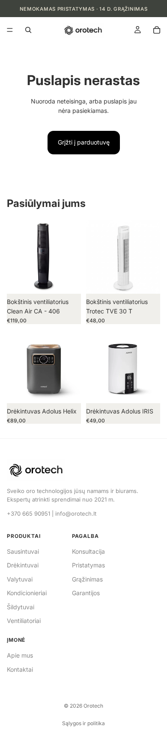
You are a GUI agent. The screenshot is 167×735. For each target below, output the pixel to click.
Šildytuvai (20, 607)
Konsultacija (88, 551)
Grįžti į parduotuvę (84, 142)
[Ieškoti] (28, 30)
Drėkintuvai (23, 565)
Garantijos (86, 592)
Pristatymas (88, 565)
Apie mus (20, 655)
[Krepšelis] (156, 30)
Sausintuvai (23, 551)
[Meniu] (10, 30)
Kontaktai (20, 669)
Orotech (93, 706)
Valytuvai (20, 579)
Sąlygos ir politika (83, 723)
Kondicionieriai (27, 592)
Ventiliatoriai (24, 620)
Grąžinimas (87, 579)
